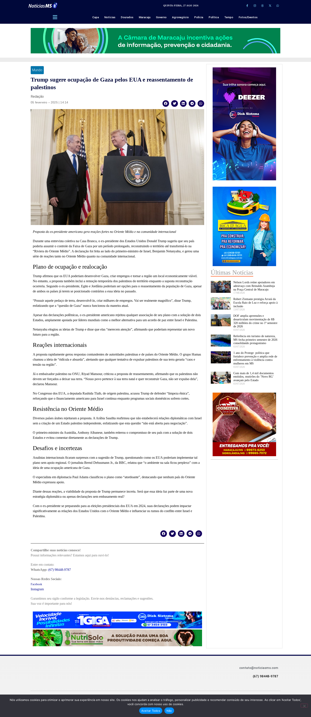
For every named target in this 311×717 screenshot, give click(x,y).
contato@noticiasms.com (258, 668)
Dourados (127, 17)
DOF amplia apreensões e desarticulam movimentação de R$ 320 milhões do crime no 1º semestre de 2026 (255, 321)
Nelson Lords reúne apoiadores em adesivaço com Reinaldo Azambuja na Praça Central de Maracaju (254, 286)
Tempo (228, 17)
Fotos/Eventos (248, 17)
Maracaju (144, 17)
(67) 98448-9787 (59, 569)
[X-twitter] (270, 5)
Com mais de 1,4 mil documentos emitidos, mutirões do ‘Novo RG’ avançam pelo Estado (253, 377)
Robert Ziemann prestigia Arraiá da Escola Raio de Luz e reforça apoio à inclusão (255, 302)
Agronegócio (180, 17)
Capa (95, 17)
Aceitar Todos (150, 710)
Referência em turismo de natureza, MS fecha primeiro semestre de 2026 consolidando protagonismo (255, 340)
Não (169, 710)
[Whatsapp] (277, 5)
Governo (161, 17)
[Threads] (262, 5)
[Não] (304, 705)
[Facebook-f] (247, 5)
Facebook (36, 584)
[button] (165, 103)
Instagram (37, 589)
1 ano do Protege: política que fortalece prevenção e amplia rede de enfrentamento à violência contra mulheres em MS (255, 358)
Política (214, 17)
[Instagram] (254, 5)
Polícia (198, 17)
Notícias (109, 17)
